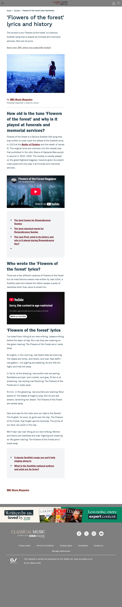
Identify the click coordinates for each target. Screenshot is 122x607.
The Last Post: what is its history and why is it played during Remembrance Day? (34, 240)
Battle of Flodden (31, 144)
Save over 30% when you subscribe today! (29, 47)
